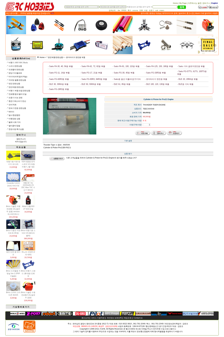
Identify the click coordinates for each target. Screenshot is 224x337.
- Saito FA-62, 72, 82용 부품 (92, 66)
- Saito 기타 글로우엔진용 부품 (191, 66)
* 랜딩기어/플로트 (14, 73)
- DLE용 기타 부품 (185, 84)
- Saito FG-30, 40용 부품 (123, 73)
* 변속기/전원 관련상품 (16, 108)
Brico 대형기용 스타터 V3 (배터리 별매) (28, 233)
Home (42, 57)
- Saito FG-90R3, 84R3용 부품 (93, 79)
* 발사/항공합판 (13, 115)
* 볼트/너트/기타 (14, 122)
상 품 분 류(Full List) (21, 58)
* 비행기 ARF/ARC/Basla (17, 63)
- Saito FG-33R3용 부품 (155, 73)
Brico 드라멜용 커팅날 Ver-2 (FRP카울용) (13, 273)
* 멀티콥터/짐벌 (13, 126)
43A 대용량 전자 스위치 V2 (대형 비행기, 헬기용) (28, 164)
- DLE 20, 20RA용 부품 (187, 79)
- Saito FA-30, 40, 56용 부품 (60, 66)
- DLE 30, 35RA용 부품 (58, 84)
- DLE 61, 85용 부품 (121, 84)
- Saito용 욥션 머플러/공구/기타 (127, 79)
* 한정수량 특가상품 (15, 129)
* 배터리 (10, 112)
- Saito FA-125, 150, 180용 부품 (159, 66)
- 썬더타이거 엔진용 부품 (75, 57)
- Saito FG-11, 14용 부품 (59, 73)
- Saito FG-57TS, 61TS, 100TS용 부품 (192, 72)
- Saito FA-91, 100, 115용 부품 (126, 66)
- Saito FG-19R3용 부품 (58, 89)
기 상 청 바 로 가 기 (21, 307)
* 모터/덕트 (11, 105)
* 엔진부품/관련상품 (15, 87)
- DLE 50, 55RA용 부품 (90, 84)
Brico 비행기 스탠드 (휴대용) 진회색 (28, 273)
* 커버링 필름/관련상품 (16, 80)
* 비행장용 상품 (13, 119)
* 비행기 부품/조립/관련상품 (18, 91)
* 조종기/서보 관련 (14, 98)
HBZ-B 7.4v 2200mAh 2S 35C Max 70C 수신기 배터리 (28, 186)
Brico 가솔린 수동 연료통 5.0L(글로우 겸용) (28, 295)
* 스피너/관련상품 (14, 66)
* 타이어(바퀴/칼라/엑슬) (17, 77)
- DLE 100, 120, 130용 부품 (157, 84)
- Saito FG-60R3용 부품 (58, 79)
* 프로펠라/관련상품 (15, 70)
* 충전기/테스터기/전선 (16, 101)
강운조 (185, 324)
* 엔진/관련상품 (13, 84)
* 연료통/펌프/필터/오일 (17, 94)
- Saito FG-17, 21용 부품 (91, 73)
